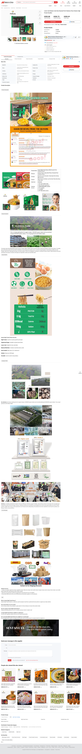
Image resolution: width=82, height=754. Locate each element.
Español (18, 747)
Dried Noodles (66, 737)
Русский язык (31, 747)
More (2, 742)
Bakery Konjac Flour (4, 721)
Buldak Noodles (11, 731)
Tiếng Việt (66, 747)
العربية (47, 747)
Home (2, 7)
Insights (69, 745)
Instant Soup (4, 731)
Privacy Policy (57, 749)
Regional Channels (54, 745)
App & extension (67, 5)
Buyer (55, 5)
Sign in (80, 2)
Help (61, 5)
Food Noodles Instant (44, 737)
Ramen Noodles (24, 7)
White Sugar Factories (6, 737)
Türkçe (63, 747)
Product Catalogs (17, 717)
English (15, 747)
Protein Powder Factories (33, 737)
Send (9, 660)
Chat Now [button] (73, 21)
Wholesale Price (42, 745)
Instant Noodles (18, 7)
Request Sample (63, 24)
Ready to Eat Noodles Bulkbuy (7, 739)
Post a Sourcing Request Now (32, 660)
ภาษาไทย (59, 747)
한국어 (50, 747)
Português (22, 747)
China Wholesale (36, 745)
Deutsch (39, 747)
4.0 (67, 58)
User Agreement (47, 749)
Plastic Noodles (52, 737)
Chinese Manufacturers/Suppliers (28, 745)
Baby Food (18, 731)
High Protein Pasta (24, 719)
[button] (57, 59)
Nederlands (43, 747)
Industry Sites (48, 745)
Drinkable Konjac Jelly (65, 719)
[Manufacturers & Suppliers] (7, 2)
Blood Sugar (24, 737)
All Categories (5, 5)
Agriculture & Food (7, 7)
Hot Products (14, 745)
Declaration (52, 749)
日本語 (53, 747)
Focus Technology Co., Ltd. (34, 749)
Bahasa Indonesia (72, 747)
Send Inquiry (53, 21)
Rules (80, 5)
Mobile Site (65, 745)
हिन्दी (56, 747)
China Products (19, 745)
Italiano (35, 747)
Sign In (46, 51)
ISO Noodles (60, 737)
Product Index (60, 745)
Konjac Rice (43, 719)
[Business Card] (79, 61)
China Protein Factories (16, 737)
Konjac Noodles (4, 719)
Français (26, 747)
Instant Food (13, 7)
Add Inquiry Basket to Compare (22, 43)
